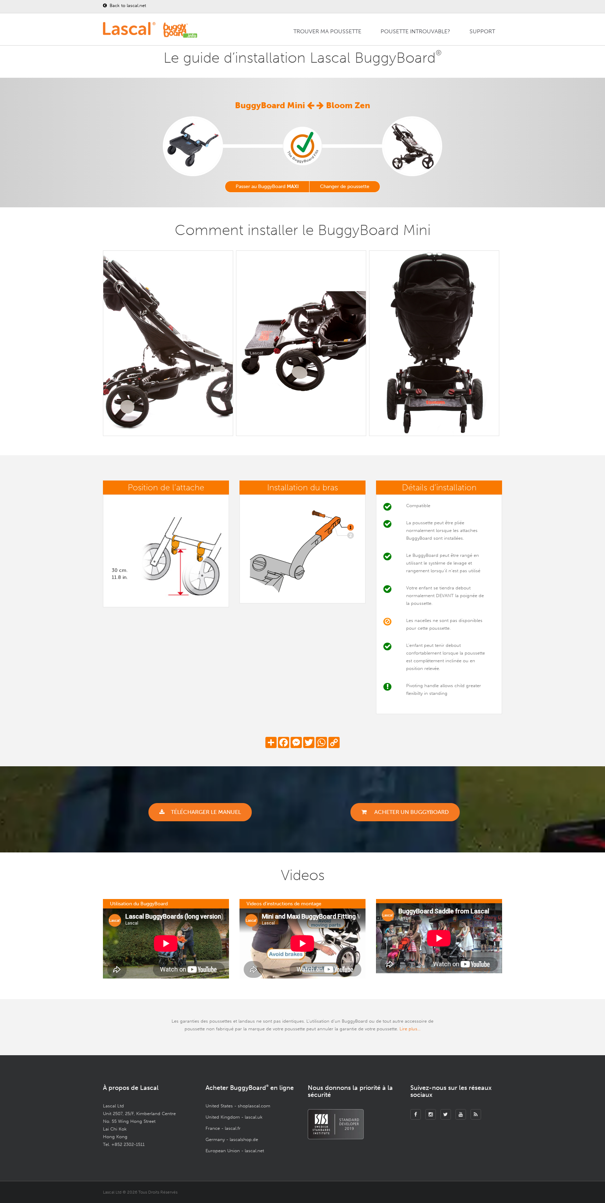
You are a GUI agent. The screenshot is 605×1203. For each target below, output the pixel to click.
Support (482, 31)
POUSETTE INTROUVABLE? (415, 31)
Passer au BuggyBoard (267, 186)
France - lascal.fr (223, 1128)
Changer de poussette (344, 186)
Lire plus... (409, 1028)
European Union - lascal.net (235, 1150)
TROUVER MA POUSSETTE (327, 31)
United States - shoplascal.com (238, 1105)
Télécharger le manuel (206, 812)
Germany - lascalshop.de (232, 1139)
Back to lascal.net (127, 5)
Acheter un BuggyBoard (411, 812)
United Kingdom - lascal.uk (234, 1117)
